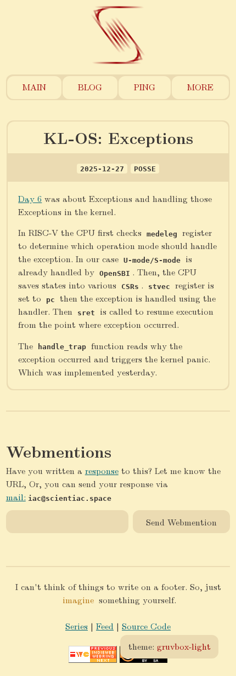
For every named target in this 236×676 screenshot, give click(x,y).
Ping (144, 86)
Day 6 (30, 198)
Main (34, 86)
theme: (169, 646)
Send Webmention (181, 522)
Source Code (146, 626)
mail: (16, 496)
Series (76, 626)
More (200, 86)
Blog (90, 86)
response (102, 470)
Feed (105, 626)
